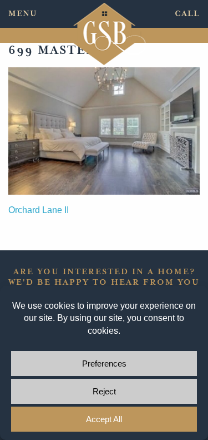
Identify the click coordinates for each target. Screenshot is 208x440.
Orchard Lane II (38, 210)
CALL (187, 13)
